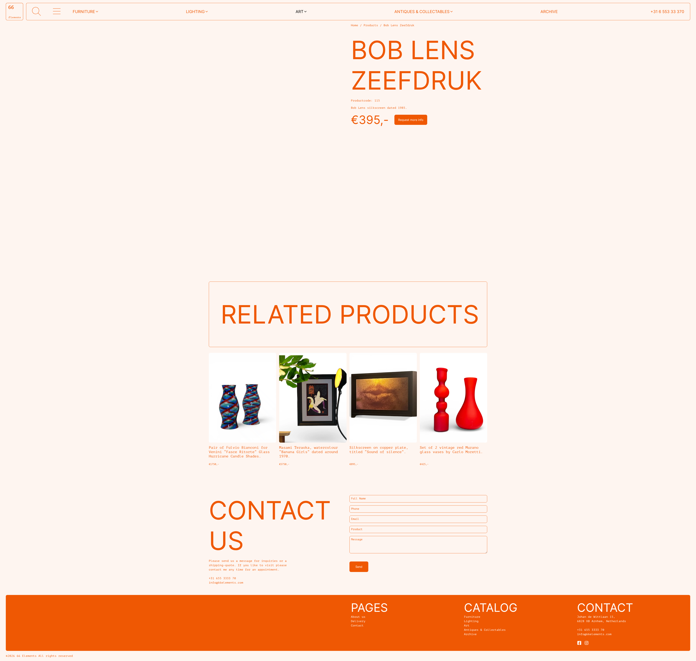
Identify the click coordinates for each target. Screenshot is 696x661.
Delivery (358, 621)
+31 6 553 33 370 (667, 11)
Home (354, 25)
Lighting (195, 11)
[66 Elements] (14, 11)
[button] (36, 11)
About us (358, 616)
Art (299, 11)
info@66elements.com (594, 634)
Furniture (84, 11)
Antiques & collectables (422, 11)
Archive (549, 11)
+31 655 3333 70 (590, 630)
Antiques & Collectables (485, 630)
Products (371, 25)
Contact (357, 625)
